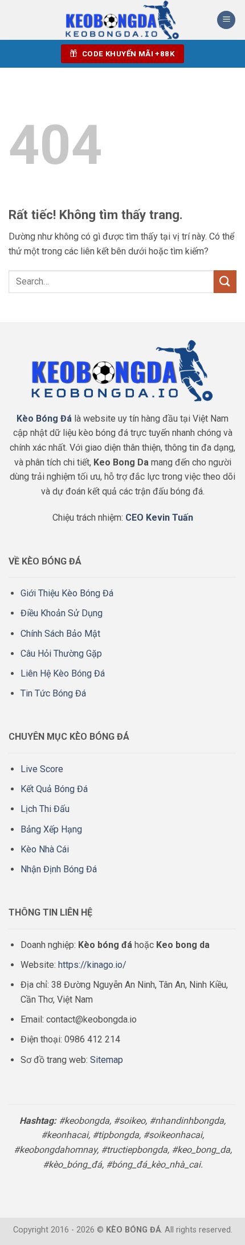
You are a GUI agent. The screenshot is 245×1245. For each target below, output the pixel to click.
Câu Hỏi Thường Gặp (61, 653)
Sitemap (106, 1059)
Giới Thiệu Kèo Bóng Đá (67, 593)
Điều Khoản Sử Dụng (62, 613)
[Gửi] (225, 281)
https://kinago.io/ (92, 964)
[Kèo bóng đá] (122, 19)
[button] (226, 20)
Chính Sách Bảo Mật (60, 633)
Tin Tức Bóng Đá (53, 693)
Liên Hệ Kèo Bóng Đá (63, 673)
